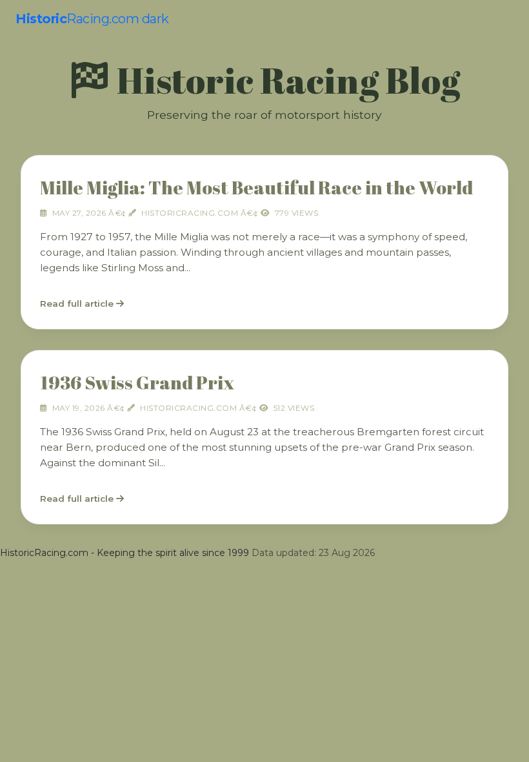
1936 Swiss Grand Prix (137, 382)
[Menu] (504, 19)
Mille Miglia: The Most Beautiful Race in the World (256, 187)
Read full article (78, 303)
